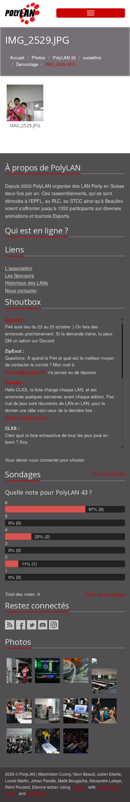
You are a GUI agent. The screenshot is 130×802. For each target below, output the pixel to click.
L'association (18, 268)
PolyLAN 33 (64, 57)
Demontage (27, 64)
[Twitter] (31, 624)
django (79, 787)
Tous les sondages (105, 594)
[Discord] (42, 624)
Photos (38, 57)
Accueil (17, 57)
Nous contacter (21, 290)
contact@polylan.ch (25, 372)
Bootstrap (37, 793)
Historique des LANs (26, 282)
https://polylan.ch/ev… (28, 417)
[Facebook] (20, 624)
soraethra (92, 57)
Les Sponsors (19, 275)
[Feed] (9, 624)
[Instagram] (53, 624)
